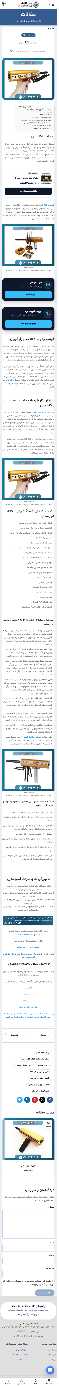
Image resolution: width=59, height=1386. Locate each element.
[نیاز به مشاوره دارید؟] (28, 318)
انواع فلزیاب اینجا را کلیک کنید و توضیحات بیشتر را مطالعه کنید (26, 1015)
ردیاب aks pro (43, 1065)
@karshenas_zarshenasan (28, 947)
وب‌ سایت (50, 1268)
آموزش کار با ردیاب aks (39, 1071)
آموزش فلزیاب (28, 957)
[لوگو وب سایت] (28, 4)
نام (51, 1242)
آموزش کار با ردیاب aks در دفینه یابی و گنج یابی (36, 120)
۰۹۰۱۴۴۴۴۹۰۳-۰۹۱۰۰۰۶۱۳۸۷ (42, 128)
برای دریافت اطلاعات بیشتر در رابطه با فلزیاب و (34, 1014)
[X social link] (42, 1100)
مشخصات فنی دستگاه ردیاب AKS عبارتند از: (37, 123)
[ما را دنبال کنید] (28, 289)
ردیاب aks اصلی (42, 1052)
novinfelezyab (39, 51)
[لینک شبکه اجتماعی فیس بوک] (50, 1100)
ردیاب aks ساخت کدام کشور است (35, 1059)
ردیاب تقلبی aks (23, 1065)
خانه (39, 21)
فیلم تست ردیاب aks (40, 1091)
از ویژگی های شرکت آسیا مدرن (41, 125)
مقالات (32, 21)
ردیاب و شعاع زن (28, 35)
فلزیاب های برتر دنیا (28, 1007)
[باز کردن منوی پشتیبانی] (50, 1370)
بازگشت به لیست (28, 1035)
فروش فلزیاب (10, 954)
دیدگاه (50, 1207)
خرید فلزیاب (22, 954)
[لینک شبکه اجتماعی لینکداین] (27, 1100)
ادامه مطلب (28, 1170)
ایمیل (50, 1255)
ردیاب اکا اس (45, 114)
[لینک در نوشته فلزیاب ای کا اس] (28, 1139)
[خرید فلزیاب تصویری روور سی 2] (28, 183)
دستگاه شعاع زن (28, 737)
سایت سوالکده (28, 1001)
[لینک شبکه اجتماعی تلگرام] (20, 1100)
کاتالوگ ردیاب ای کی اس (39, 1084)
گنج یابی (28, 988)
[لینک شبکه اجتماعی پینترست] (35, 1100)
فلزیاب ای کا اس (28, 1165)
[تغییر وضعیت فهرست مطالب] (47, 110)
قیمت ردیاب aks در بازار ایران (41, 117)
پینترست (28, 994)
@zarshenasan (23, 934)
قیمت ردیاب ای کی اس (39, 1078)
